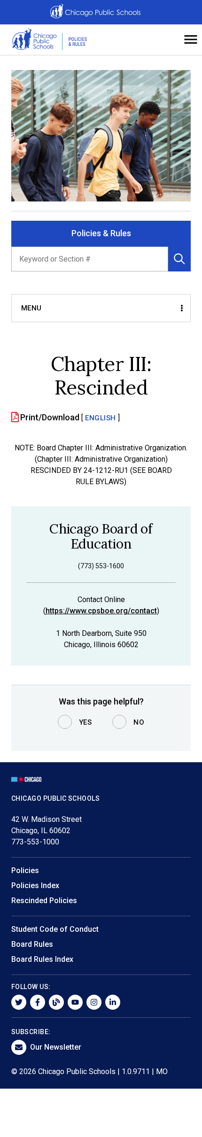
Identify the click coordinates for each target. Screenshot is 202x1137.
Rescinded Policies (44, 900)
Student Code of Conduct (55, 929)
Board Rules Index (42, 959)
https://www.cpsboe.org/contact (101, 610)
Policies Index (35, 885)
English (100, 418)
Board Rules (32, 944)
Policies (25, 870)
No (138, 722)
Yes (85, 722)
